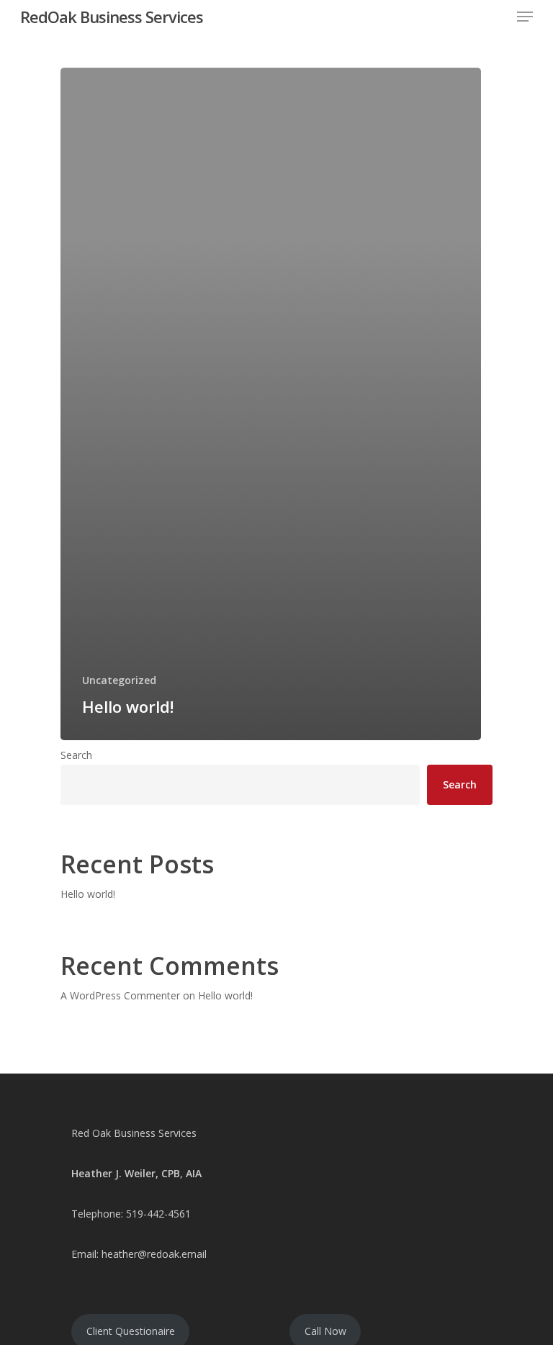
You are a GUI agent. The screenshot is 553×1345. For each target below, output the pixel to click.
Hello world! (87, 894)
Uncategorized (119, 680)
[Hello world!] (270, 404)
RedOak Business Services (111, 16)
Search (76, 755)
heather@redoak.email (154, 1254)
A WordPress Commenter (120, 995)
